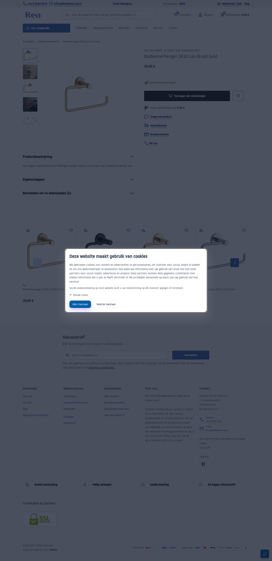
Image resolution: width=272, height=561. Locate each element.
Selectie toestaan (106, 304)
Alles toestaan (80, 304)
